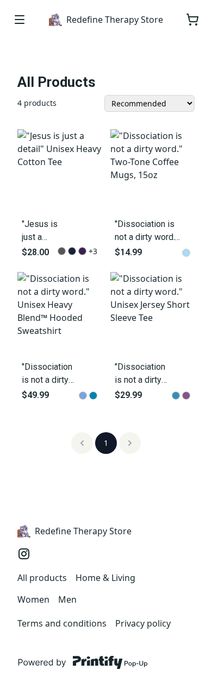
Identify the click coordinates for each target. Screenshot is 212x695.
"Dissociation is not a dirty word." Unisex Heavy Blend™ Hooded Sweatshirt (48, 374)
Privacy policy (143, 623)
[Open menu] (19, 19)
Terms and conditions (62, 623)
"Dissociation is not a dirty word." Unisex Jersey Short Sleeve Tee (140, 374)
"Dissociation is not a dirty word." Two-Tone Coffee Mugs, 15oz (148, 231)
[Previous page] (82, 443)
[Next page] (130, 443)
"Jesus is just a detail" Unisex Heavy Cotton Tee (40, 231)
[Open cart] (192, 19)
